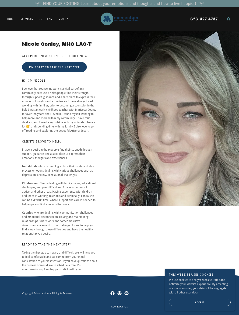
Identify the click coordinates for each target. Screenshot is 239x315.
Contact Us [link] (119, 306)
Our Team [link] (46, 19)
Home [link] (11, 19)
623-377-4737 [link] (204, 18)
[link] (119, 18)
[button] (64, 19)
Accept (200, 302)
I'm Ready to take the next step (54, 67)
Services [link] (27, 19)
